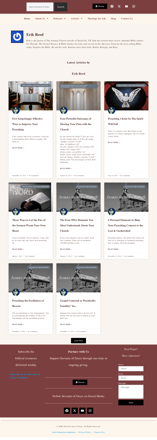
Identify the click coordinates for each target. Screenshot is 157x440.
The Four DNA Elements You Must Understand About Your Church (77, 225)
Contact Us (127, 18)
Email (120, 374)
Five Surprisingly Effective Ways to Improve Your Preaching (27, 124)
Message (122, 383)
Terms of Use (99, 432)
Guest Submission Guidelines (63, 432)
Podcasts (58, 18)
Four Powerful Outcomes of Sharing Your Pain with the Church (76, 124)
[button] (78, 340)
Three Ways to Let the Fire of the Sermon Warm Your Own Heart (29, 225)
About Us (40, 18)
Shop (113, 18)
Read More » (18, 148)
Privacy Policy (85, 432)
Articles (75, 18)
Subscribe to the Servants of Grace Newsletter (25, 376)
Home (27, 18)
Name (120, 364)
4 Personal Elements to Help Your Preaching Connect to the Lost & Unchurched (125, 225)
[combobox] (39, 6)
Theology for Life (97, 18)
